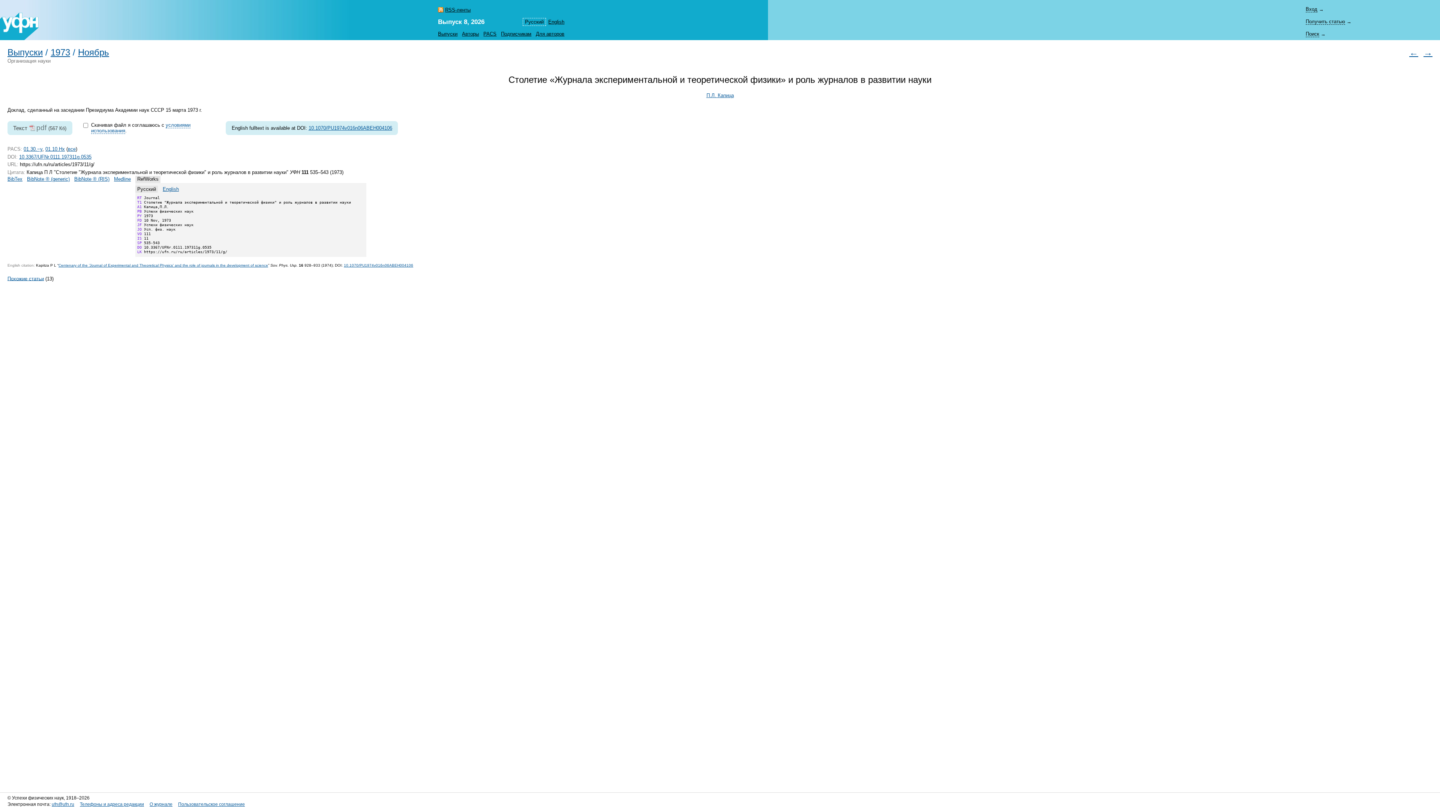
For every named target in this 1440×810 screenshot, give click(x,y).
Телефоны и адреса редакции (112, 804)
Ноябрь (93, 52)
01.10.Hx (55, 149)
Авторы (470, 34)
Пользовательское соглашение (211, 804)
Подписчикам (516, 34)
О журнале (161, 804)
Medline (122, 179)
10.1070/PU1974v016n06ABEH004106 (350, 128)
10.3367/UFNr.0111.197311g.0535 (55, 157)
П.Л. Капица (720, 95)
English (556, 22)
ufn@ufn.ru (63, 804)
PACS (489, 34)
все (72, 149)
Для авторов (550, 34)
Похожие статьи (26, 278)
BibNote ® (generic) (48, 179)
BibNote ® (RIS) (92, 179)
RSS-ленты (458, 10)
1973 (60, 52)
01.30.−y (33, 149)
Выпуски (448, 34)
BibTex (15, 179)
